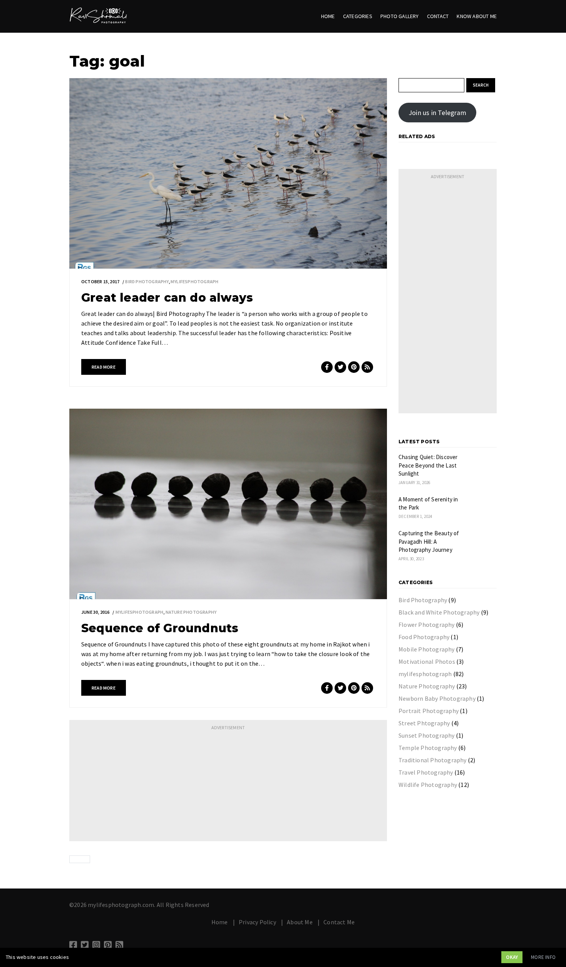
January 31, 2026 (414, 482)
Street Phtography (424, 723)
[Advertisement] (228, 787)
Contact (438, 16)
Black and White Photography (439, 612)
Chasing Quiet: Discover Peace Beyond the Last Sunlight (428, 465)
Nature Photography (191, 612)
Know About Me (477, 16)
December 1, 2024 (415, 516)
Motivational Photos (427, 661)
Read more (104, 367)
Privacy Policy (257, 922)
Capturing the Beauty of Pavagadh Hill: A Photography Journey (429, 541)
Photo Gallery (399, 16)
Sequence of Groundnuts (159, 628)
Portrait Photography (429, 711)
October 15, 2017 (100, 281)
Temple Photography (428, 748)
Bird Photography (146, 281)
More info (543, 957)
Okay (512, 957)
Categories (357, 16)
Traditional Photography (433, 760)
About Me (300, 922)
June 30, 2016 (95, 612)
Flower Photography (427, 624)
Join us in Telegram (437, 112)
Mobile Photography (427, 649)
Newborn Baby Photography (437, 698)
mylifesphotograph (194, 281)
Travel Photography (426, 772)
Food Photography (424, 637)
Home (328, 16)
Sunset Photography (427, 735)
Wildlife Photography (428, 784)
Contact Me (339, 922)
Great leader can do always (167, 298)
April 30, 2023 (411, 558)
